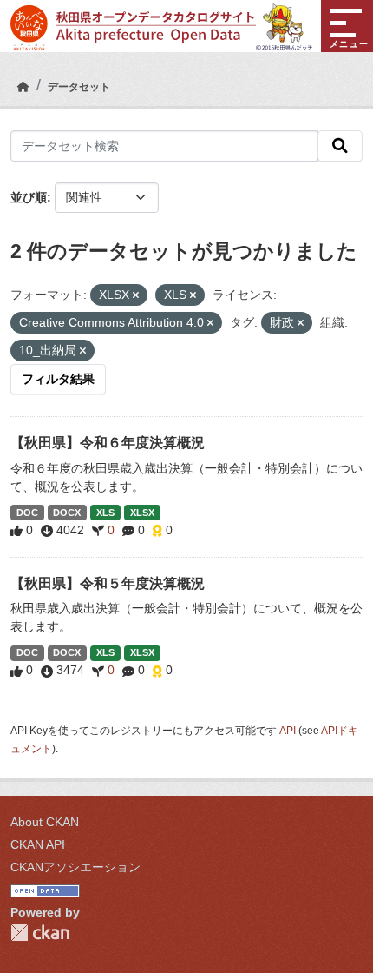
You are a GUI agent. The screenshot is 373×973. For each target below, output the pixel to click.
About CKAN (44, 822)
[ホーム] (23, 87)
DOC (27, 512)
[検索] (340, 146)
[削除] (136, 295)
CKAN (39, 932)
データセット (79, 87)
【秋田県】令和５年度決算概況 (107, 583)
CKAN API (37, 844)
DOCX (67, 512)
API (287, 731)
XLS (105, 512)
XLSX (142, 512)
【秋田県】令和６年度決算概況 (107, 442)
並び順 (28, 197)
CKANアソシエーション (75, 867)
